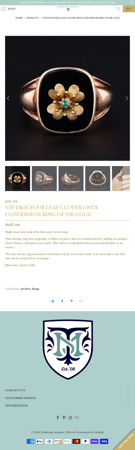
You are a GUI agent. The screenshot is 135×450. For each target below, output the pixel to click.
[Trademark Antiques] (67, 8)
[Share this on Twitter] (53, 301)
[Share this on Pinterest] (71, 301)
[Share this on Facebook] (62, 301)
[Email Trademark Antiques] (76, 418)
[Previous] (8, 98)
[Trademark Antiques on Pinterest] (64, 418)
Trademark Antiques (52, 432)
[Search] (118, 8)
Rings (35, 288)
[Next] (126, 98)
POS (67, 432)
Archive (26, 288)
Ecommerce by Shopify (90, 432)
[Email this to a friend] (81, 301)
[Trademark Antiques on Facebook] (58, 418)
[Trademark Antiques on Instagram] (70, 418)
